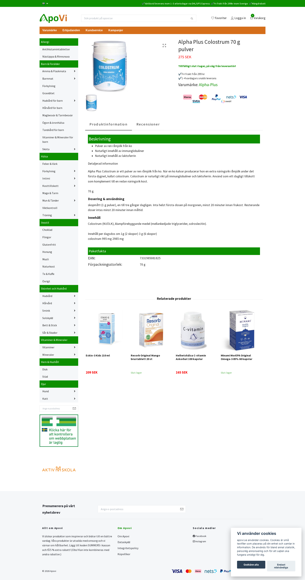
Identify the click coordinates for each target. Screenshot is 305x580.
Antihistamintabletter (56, 49)
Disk (44, 369)
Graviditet (48, 93)
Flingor (46, 237)
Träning (47, 215)
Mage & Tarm (50, 193)
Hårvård (47, 303)
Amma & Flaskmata (54, 71)
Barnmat (47, 78)
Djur (43, 384)
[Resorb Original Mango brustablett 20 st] (151, 330)
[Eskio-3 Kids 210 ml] (106, 330)
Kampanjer (115, 30)
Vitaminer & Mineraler (54, 340)
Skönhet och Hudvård (54, 288)
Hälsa (44, 156)
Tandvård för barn (53, 130)
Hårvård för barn (52, 108)
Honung (47, 252)
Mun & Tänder (50, 200)
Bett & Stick (49, 325)
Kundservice (94, 30)
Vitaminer (48, 347)
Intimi (46, 178)
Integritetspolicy (128, 548)
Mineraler (48, 354)
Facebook (200, 536)
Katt (45, 398)
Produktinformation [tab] (108, 124)
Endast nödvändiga (281, 566)
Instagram (200, 541)
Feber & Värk (49, 164)
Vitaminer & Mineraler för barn (57, 140)
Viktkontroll (49, 208)
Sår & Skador (49, 332)
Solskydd (47, 318)
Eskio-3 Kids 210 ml (98, 355)
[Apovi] (53, 18)
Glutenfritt (49, 244)
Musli (45, 259)
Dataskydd (124, 542)
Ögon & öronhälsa (53, 122)
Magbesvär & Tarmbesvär (57, 115)
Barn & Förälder (50, 64)
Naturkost (48, 266)
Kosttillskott (50, 186)
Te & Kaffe (48, 274)
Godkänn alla (251, 564)
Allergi (45, 42)
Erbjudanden (71, 30)
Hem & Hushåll (50, 362)
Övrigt (46, 281)
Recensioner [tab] (148, 124)
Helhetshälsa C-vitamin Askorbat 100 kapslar (191, 357)
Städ (45, 376)
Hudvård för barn (52, 100)
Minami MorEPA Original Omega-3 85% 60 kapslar (236, 357)
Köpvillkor (124, 554)
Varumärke (49, 30)
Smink (46, 310)
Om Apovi (123, 536)
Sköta (45, 149)
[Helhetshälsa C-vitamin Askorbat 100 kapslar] (196, 330)
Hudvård (47, 296)
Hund (45, 391)
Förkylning (48, 86)
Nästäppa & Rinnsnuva (56, 56)
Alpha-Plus (208, 84)
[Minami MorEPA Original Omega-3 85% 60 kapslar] (241, 330)
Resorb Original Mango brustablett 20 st (145, 357)
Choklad (47, 230)
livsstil (45, 222)
